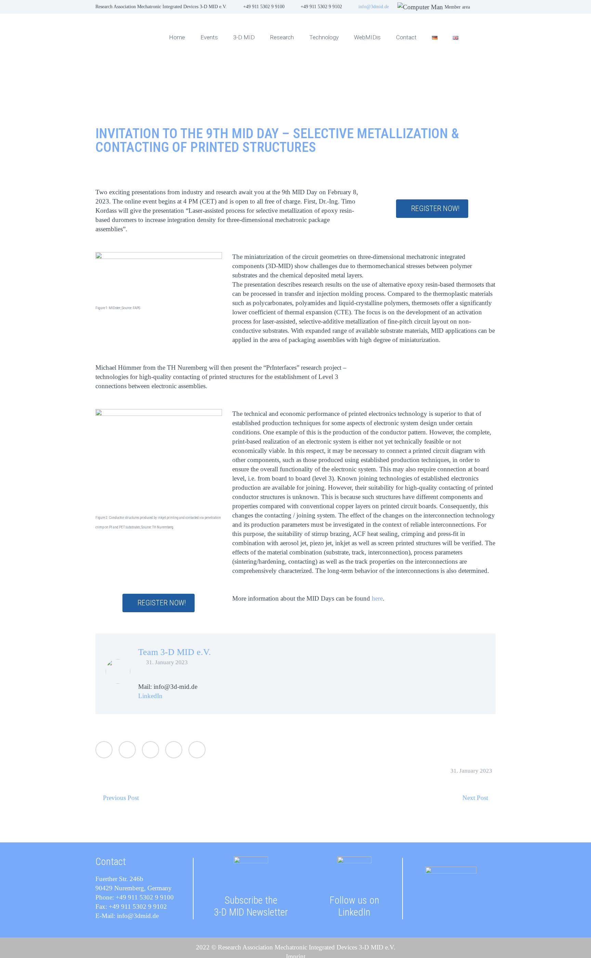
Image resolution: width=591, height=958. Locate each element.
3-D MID (244, 37)
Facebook (127, 749)
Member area (457, 7)
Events (209, 37)
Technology (324, 37)
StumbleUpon (197, 749)
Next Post (475, 797)
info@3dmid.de (373, 6)
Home (177, 37)
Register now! (435, 208)
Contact (406, 37)
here (377, 598)
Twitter (104, 749)
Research (282, 37)
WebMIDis (367, 37)
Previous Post (121, 797)
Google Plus (150, 749)
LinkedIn (150, 695)
